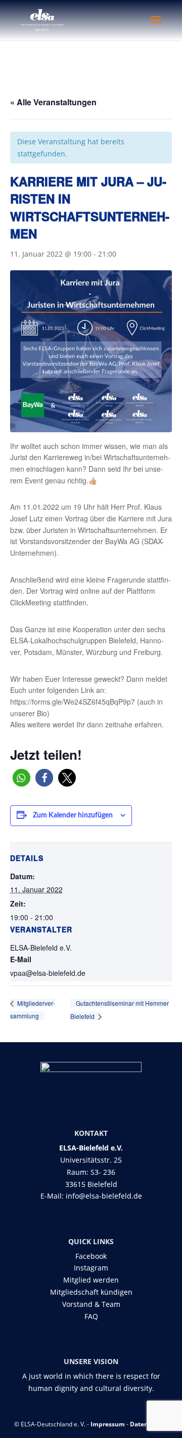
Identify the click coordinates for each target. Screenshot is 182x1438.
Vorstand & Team (91, 1304)
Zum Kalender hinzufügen (73, 815)
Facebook (91, 1256)
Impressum (107, 1424)
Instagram (91, 1267)
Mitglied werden (91, 1280)
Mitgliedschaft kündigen (91, 1292)
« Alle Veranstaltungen (53, 102)
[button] (21, 778)
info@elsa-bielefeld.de (104, 1196)
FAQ (91, 1316)
